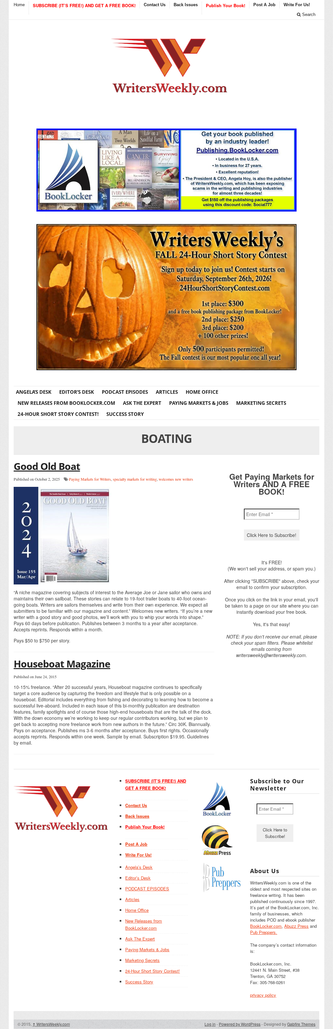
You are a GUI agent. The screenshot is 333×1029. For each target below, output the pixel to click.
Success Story (125, 414)
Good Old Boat (47, 466)
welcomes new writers (176, 479)
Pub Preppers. (263, 932)
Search (308, 14)
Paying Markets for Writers (90, 479)
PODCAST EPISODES (125, 392)
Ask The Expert (142, 403)
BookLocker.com (266, 926)
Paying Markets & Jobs (198, 403)
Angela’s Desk (33, 392)
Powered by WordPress (239, 1024)
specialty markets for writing (135, 479)
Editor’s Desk (76, 392)
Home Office (202, 392)
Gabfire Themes (301, 1024)
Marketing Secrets (261, 403)
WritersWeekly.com (51, 1024)
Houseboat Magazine (62, 663)
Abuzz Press (296, 926)
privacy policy (263, 995)
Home (19, 4)
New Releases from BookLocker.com (66, 403)
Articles (167, 392)
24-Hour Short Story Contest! (58, 414)
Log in (210, 1024)
